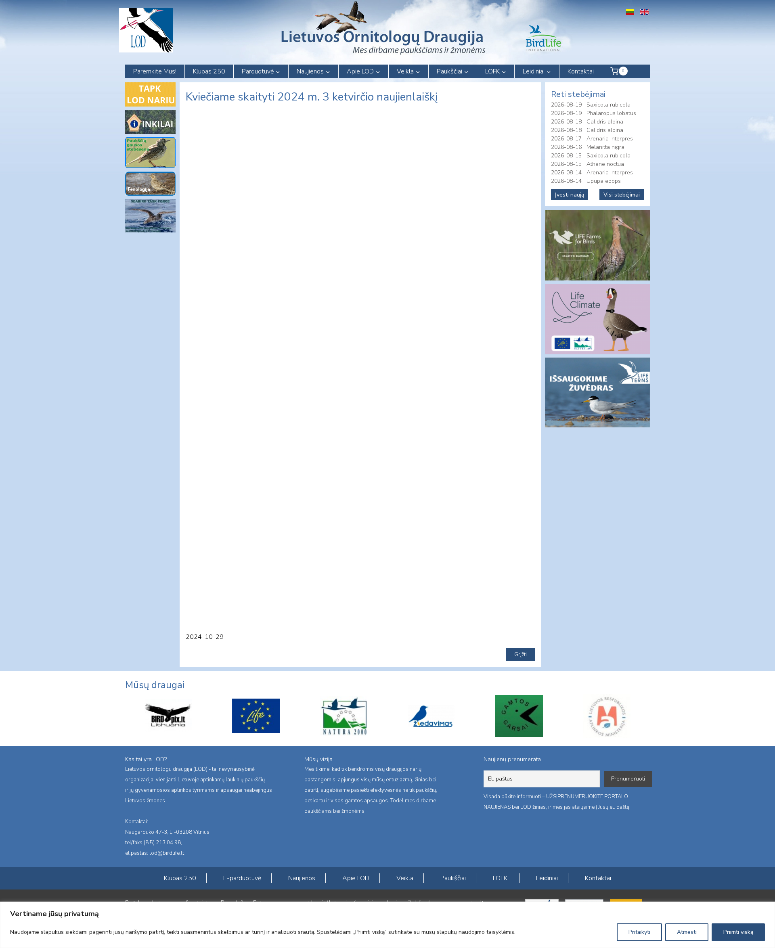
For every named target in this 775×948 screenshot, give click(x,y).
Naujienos (301, 878)
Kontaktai (581, 71)
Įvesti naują (569, 195)
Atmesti (687, 932)
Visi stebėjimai (621, 195)
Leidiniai (547, 878)
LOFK (500, 878)
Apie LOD (355, 878)
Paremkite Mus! (154, 71)
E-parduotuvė (242, 878)
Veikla (404, 878)
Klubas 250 (209, 71)
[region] (387, 925)
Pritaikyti (639, 932)
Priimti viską (738, 932)
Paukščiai (453, 878)
